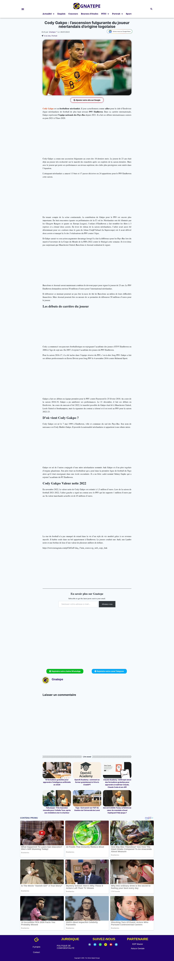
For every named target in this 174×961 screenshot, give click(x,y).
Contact (36, 952)
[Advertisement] (87, 138)
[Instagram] (105, 944)
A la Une (47, 36)
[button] (23, 9)
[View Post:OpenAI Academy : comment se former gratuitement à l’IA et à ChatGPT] (87, 770)
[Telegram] (116, 944)
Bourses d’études (89, 14)
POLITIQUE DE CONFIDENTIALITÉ (65, 947)
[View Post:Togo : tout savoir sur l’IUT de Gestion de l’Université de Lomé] (87, 798)
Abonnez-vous (107, 604)
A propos (36, 947)
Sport (129, 14)
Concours (73, 14)
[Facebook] (89, 944)
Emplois (61, 14)
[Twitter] (95, 944)
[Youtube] (110, 944)
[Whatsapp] (100, 944)
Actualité (47, 14)
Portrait (116, 14)
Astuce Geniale (137, 948)
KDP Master (137, 944)
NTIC (103, 14)
